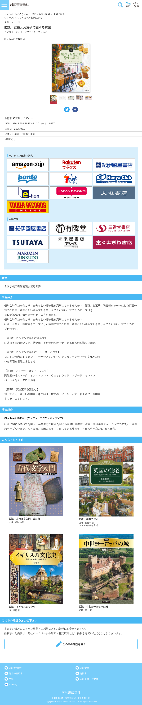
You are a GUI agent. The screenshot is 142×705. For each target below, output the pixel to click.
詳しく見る (36, 486)
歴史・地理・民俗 (41, 14)
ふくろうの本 (21, 14)
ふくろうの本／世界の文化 (28, 17)
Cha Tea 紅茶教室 (13, 39)
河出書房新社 (16, 668)
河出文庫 (84, 668)
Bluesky (13, 684)
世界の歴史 (59, 14)
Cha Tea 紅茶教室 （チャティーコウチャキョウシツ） (34, 418)
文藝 (11, 679)
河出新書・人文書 (89, 679)
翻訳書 (83, 673)
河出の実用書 (16, 673)
